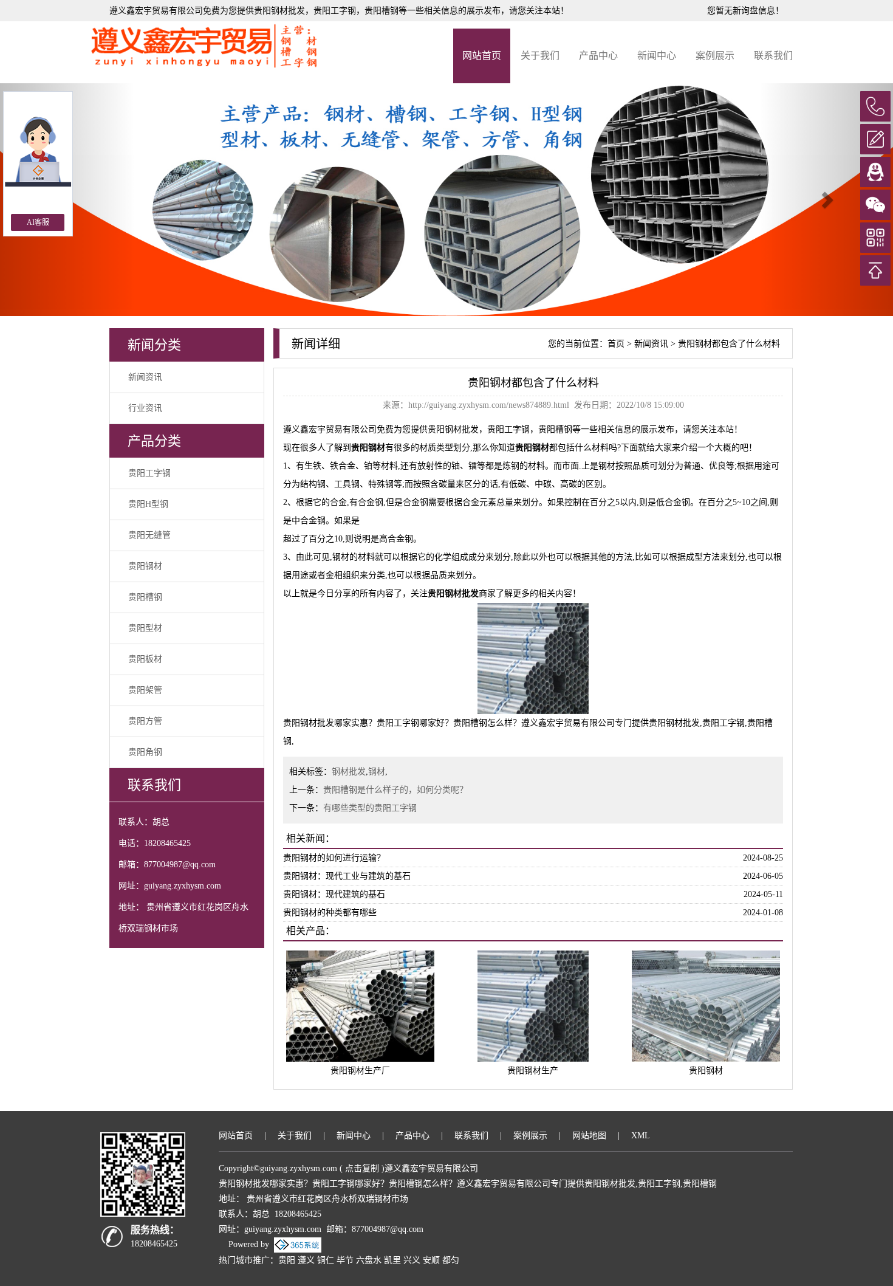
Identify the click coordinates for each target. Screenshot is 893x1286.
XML (640, 1135)
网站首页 (481, 55)
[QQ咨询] (875, 172)
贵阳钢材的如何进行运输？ (334, 857)
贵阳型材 (145, 628)
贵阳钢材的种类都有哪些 (330, 912)
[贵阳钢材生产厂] (360, 1004)
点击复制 (362, 1168)
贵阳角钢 (145, 752)
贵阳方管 (145, 721)
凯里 (392, 1260)
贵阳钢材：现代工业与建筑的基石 (347, 876)
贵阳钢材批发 (279, 10)
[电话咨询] (875, 106)
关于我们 (540, 55)
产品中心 (598, 55)
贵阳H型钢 (148, 504)
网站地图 (589, 1135)
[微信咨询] (875, 205)
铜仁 (325, 1260)
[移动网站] (875, 237)
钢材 (376, 771)
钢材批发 (349, 771)
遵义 (306, 1260)
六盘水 (368, 1260)
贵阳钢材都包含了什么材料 (729, 343)
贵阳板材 (145, 659)
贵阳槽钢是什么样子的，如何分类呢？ (395, 789)
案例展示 (715, 55)
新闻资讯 (145, 377)
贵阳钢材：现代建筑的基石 (334, 894)
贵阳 (286, 1260)
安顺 (431, 1260)
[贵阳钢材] (706, 1004)
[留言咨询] (875, 139)
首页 (615, 343)
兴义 (411, 1260)
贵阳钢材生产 (532, 1070)
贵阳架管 (145, 690)
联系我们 (773, 55)
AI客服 (38, 222)
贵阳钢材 (145, 566)
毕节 (345, 1260)
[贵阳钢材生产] (533, 1004)
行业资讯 (145, 408)
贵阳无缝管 (149, 535)
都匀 (450, 1260)
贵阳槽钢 (145, 597)
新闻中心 (656, 55)
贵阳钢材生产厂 (360, 1070)
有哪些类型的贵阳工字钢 (370, 808)
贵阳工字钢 (149, 473)
